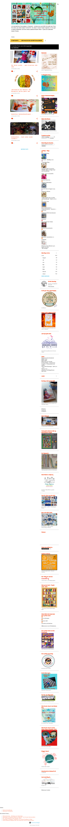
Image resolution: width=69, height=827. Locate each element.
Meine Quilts (44, 360)
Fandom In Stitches (46, 191)
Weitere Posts (24, 149)
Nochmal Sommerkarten (47, 228)
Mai (43, 264)
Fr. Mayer (44, 230)
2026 (43, 255)
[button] (37, 71)
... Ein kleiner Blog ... (46, 162)
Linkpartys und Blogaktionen (48, 370)
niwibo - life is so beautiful (47, 173)
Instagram (44, 411)
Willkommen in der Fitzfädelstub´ (49, 626)
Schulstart (44, 219)
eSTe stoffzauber (45, 618)
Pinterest (44, 408)
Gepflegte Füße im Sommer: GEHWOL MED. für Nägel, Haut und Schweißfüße (48, 170)
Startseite (14, 40)
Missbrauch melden (46, 790)
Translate (52, 138)
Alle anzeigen (14, 47)
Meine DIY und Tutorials (47, 361)
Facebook (44, 410)
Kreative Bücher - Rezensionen (48, 362)
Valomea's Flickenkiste (46, 182)
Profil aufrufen (51, 286)
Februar (44, 271)
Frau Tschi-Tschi (45, 201)
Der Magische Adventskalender (31, 40)
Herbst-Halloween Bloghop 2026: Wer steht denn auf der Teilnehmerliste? (18, 820)
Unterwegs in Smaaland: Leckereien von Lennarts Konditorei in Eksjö (17, 819)
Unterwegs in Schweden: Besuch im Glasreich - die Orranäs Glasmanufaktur (19, 817)
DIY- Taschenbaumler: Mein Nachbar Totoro (12, 818)
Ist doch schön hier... (46, 180)
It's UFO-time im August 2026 (48, 189)
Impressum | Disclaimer (8, 811)
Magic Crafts (44, 359)
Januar (44, 273)
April (44, 267)
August (44, 257)
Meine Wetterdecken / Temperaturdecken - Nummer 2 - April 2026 (49, 209)
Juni (43, 262)
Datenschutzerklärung (7, 810)
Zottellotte (44, 239)
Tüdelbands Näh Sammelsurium (49, 213)
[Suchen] (58, 4)
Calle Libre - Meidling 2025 (47, 159)
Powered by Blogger (35, 822)
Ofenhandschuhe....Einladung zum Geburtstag (13, 816)
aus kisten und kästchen (47, 623)
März (44, 269)
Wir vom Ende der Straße (47, 221)
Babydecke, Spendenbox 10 (48, 237)
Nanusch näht (45, 621)
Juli (43, 260)
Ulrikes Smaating (52, 281)
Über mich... (44, 371)
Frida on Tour (44, 368)
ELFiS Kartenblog (45, 153)
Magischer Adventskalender (48, 358)
